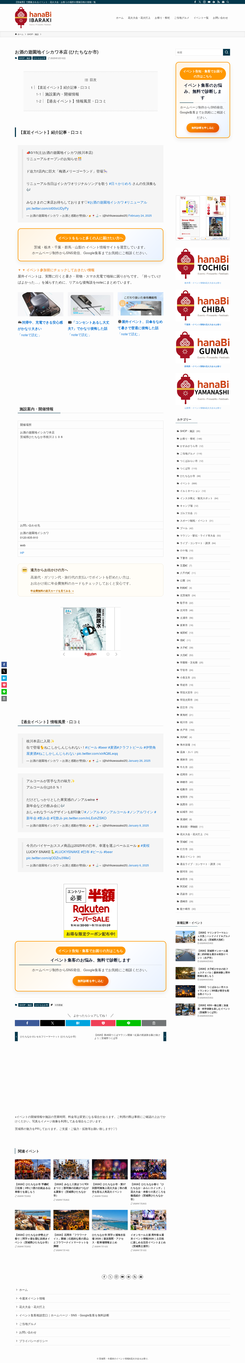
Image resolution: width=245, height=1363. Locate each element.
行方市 (186, 849)
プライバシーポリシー (33, 1341)
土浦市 (186, 617)
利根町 (186, 587)
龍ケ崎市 (188, 909)
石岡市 (186, 774)
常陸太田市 (189, 699)
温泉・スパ (189, 752)
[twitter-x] (199, 2)
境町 (185, 640)
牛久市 (186, 767)
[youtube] (209, 2)
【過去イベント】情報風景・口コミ (76, 101)
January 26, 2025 (139, 760)
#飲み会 (43, 817)
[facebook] (195, 2)
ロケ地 (186, 550)
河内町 (186, 737)
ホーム (23, 1290)
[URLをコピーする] (154, 1023)
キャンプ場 (189, 505)
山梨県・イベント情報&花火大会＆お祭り (203, 407)
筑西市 (186, 804)
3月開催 (59, 1004)
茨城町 (186, 841)
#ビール (91, 747)
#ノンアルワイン (140, 811)
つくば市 (188, 468)
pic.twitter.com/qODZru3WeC (48, 857)
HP (22, 553)
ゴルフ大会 (188, 513)
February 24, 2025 (140, 215)
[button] (27, 1023)
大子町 (186, 647)
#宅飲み (57, 817)
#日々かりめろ (120, 183)
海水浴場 (188, 744)
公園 (185, 580)
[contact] (223, 2)
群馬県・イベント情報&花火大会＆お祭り (202, 366)
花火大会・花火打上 (194, 834)
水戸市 (187, 729)
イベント (188, 483)
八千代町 (188, 573)
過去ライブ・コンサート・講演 (200, 864)
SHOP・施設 (24, 58)
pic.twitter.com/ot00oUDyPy (47, 208)
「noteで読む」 (30, 334)
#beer (102, 747)
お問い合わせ (27, 1332)
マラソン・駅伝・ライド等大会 (200, 535)
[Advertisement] (90, 370)
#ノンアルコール (114, 811)
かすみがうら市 (191, 446)
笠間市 (186, 797)
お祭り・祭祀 (191, 438)
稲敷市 (186, 789)
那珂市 (186, 871)
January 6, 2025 (138, 865)
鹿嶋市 (186, 901)
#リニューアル (136, 202)
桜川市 (186, 722)
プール (186, 528)
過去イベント (190, 856)
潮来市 (186, 759)
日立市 (186, 707)
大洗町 (186, 655)
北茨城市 (188, 595)
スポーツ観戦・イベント (196, 520)
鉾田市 (186, 879)
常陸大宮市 (189, 692)
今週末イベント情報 (32, 1298)
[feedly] (213, 2)
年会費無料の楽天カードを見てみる (50, 590)
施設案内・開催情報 (62, 94)
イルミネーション (193, 491)
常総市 (186, 685)
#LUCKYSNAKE (67, 851)
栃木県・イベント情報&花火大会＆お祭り (203, 282)
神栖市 (186, 782)
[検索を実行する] (226, 52)
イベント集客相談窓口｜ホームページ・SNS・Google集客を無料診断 (64, 1315)
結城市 (186, 811)
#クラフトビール (130, 747)
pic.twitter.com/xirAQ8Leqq (97, 753)
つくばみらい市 (191, 461)
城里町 (186, 632)
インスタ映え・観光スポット (199, 498)
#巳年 (85, 851)
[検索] (227, 2)
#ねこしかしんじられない (56, 753)
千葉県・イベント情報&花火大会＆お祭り (202, 324)
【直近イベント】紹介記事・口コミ (63, 87)
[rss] (218, 2)
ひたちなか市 (39, 58)
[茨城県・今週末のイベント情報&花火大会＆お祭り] (33, 17)
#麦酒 (112, 747)
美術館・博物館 (191, 826)
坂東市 (186, 625)
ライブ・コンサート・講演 (198, 543)
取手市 (186, 603)
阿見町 (186, 886)
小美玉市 (188, 677)
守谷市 (186, 670)
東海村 (186, 714)
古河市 (186, 610)
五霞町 (186, 565)
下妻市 (186, 558)
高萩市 (186, 894)
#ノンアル (92, 811)
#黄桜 (145, 845)
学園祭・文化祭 (191, 662)
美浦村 (186, 819)
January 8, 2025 (138, 825)
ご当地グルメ (191, 453)
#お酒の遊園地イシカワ (106, 202)
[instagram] (204, 2)
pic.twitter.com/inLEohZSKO (85, 817)
